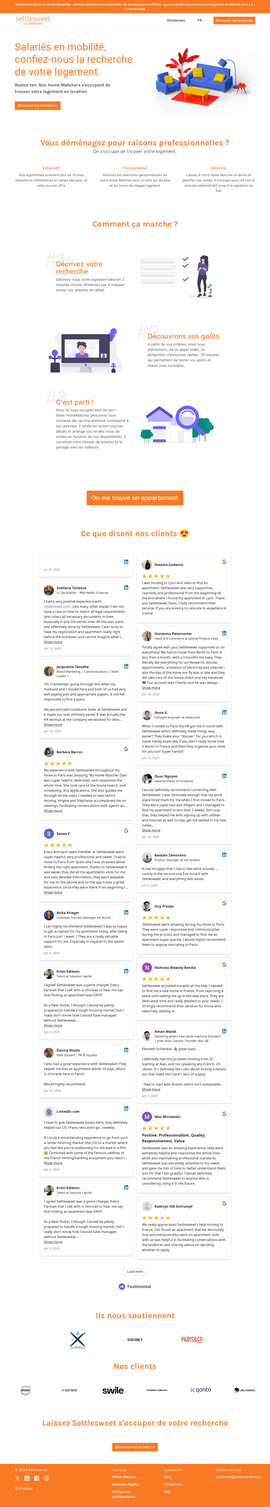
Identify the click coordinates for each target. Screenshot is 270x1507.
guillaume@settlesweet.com (235, 1477)
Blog (167, 1477)
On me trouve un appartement (135, 497)
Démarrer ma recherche (234, 21)
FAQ (167, 1491)
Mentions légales (125, 1484)
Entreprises (176, 20)
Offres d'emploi (124, 1477)
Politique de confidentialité (123, 1494)
